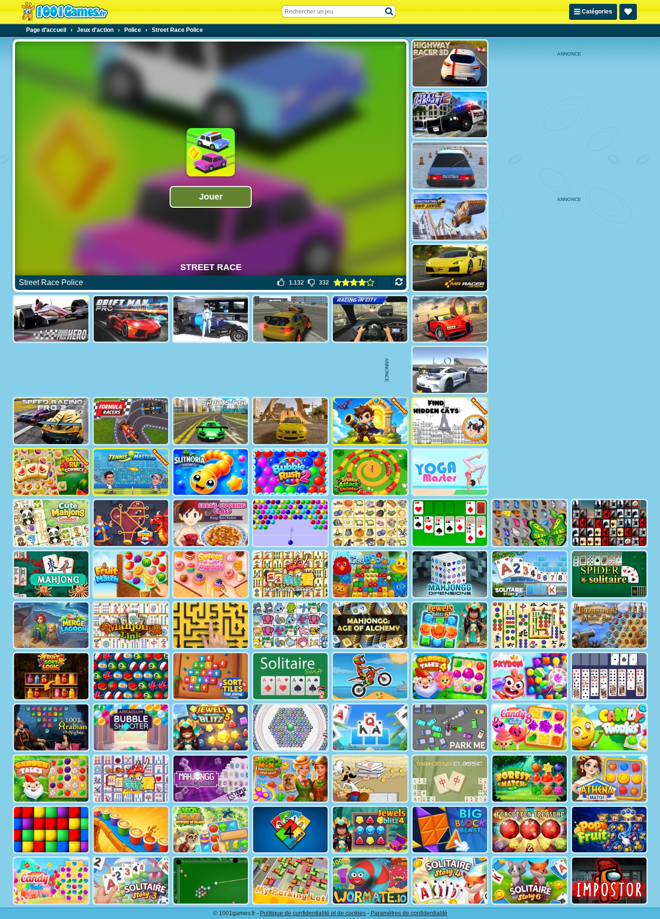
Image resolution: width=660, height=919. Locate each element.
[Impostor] (609, 880)
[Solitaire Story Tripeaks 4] (449, 880)
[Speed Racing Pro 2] (51, 421)
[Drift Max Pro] (131, 319)
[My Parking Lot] (290, 880)
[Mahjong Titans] (529, 625)
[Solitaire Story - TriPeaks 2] (529, 574)
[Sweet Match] (210, 574)
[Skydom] (529, 676)
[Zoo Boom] (370, 574)
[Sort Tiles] (210, 676)
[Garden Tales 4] (449, 676)
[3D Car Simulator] (290, 319)
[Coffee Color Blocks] (131, 829)
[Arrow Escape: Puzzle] (210, 625)
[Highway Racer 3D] (449, 63)
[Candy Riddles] (609, 727)
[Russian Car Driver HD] (449, 165)
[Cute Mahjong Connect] (51, 523)
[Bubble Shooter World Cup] (131, 676)
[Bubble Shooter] (290, 523)
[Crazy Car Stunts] (290, 421)
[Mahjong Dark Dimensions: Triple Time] (210, 778)
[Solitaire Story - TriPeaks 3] (131, 880)
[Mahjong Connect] (290, 574)
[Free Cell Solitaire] (609, 676)
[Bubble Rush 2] (290, 472)
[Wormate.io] (370, 880)
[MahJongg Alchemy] (370, 625)
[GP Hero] (51, 319)
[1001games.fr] (64, 11)
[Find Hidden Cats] (449, 421)
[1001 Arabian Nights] (51, 727)
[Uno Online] (290, 829)
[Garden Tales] (51, 778)
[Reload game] (398, 282)
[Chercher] (389, 11)
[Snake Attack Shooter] (370, 472)
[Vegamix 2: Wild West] (290, 778)
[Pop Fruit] (609, 829)
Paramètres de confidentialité (409, 913)
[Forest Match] (529, 778)
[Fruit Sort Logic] (51, 676)
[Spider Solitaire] (609, 574)
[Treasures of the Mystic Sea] (609, 625)
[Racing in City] (370, 319)
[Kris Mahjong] (370, 523)
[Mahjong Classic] (449, 778)
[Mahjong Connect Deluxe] (131, 778)
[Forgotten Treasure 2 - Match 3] (529, 829)
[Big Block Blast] (449, 829)
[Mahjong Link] (131, 625)
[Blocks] (51, 829)
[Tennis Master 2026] (131, 472)
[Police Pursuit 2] (449, 114)
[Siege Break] (370, 421)
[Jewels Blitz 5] (210, 727)
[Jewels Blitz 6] (449, 625)
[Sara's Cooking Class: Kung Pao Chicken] (210, 523)
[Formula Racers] (131, 421)
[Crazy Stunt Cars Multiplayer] (449, 369)
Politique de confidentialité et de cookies (313, 913)
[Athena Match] (609, 778)
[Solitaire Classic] (449, 523)
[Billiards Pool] (210, 880)
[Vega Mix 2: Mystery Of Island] (210, 829)
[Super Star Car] (210, 319)
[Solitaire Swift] (290, 676)
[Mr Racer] (449, 268)
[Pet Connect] (290, 625)
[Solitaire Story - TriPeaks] (370, 727)
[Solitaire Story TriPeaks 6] (529, 880)
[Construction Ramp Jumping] (449, 216)
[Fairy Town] (290, 727)
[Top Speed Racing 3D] (449, 319)
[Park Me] (449, 727)
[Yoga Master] (449, 472)
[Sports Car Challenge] (210, 421)
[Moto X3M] (370, 676)
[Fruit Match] (131, 574)
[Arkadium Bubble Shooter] (131, 727)
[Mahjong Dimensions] (449, 574)
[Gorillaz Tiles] (609, 523)
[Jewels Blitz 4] (370, 829)
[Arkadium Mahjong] (51, 574)
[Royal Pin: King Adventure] (131, 523)
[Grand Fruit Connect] (51, 472)
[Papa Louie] (370, 778)
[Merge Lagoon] (51, 625)
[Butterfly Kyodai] (529, 523)
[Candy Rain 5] (51, 880)
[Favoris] (628, 12)
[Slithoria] (210, 472)
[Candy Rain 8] (529, 727)
